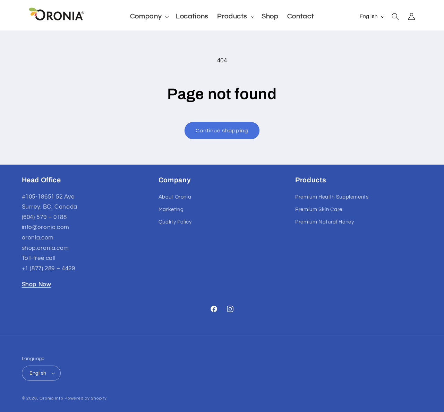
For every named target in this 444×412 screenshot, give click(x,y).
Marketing (171, 209)
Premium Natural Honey (324, 222)
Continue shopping (222, 130)
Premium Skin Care (318, 209)
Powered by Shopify (85, 398)
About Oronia (175, 197)
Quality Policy (175, 222)
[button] (148, 16)
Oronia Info (51, 398)
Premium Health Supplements (331, 197)
